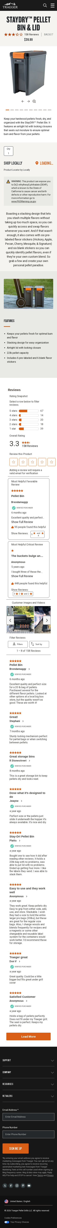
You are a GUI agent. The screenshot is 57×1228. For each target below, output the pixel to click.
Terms (40, 1175)
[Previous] (22, 101)
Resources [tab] (8, 1084)
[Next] (28, 101)
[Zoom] (34, 101)
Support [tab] (7, 1060)
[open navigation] (52, 5)
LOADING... (46, 163)
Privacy (50, 1175)
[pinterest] (23, 1185)
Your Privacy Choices (19, 1222)
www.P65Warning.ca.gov (23, 201)
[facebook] (11, 1185)
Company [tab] (7, 1072)
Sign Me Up (15, 1148)
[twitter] (5, 1185)
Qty (8, 149)
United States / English (20, 1201)
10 (49, 110)
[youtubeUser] (29, 1185)
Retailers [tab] (7, 1096)
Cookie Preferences (13, 1218)
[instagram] (17, 1185)
